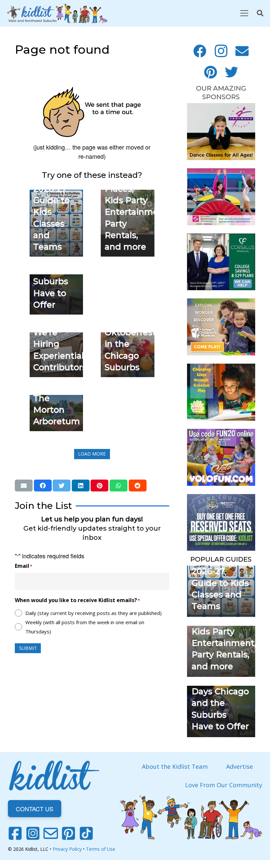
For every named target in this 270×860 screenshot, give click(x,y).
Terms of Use (100, 849)
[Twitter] (231, 72)
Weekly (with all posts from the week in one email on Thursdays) (84, 627)
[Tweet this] (61, 485)
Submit (28, 648)
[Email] (242, 51)
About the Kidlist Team (175, 766)
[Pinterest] (210, 72)
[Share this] (43, 485)
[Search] (260, 13)
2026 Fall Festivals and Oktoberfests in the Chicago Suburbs (132, 332)
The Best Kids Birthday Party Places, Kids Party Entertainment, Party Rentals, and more (224, 631)
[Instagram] (221, 51)
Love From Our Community (223, 785)
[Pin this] (99, 485)
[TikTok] (86, 833)
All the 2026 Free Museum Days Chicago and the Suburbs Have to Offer (220, 691)
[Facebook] (200, 51)
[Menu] (244, 13)
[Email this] (24, 485)
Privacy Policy (67, 849)
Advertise (239, 766)
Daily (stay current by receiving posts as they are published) (93, 613)
